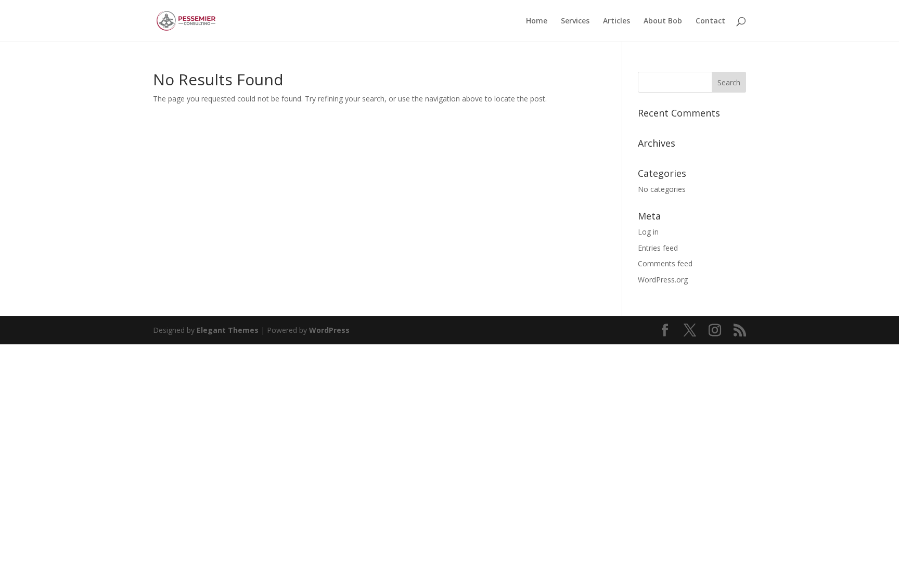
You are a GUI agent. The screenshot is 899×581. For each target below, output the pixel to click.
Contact (710, 21)
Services (575, 21)
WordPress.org (663, 280)
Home (536, 21)
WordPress (329, 330)
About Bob (663, 21)
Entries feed (658, 248)
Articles (616, 21)
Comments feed (665, 263)
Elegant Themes (228, 330)
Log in (648, 232)
